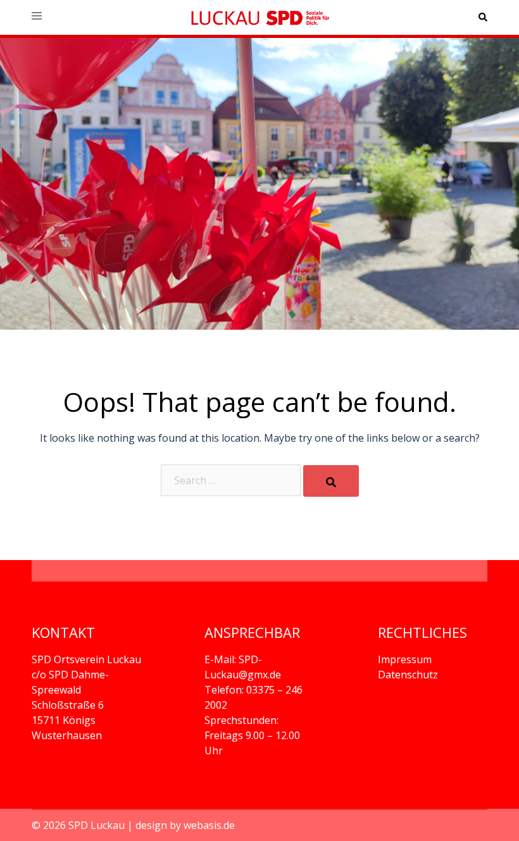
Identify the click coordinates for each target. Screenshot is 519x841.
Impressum (405, 659)
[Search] (331, 481)
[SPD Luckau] (259, 17)
